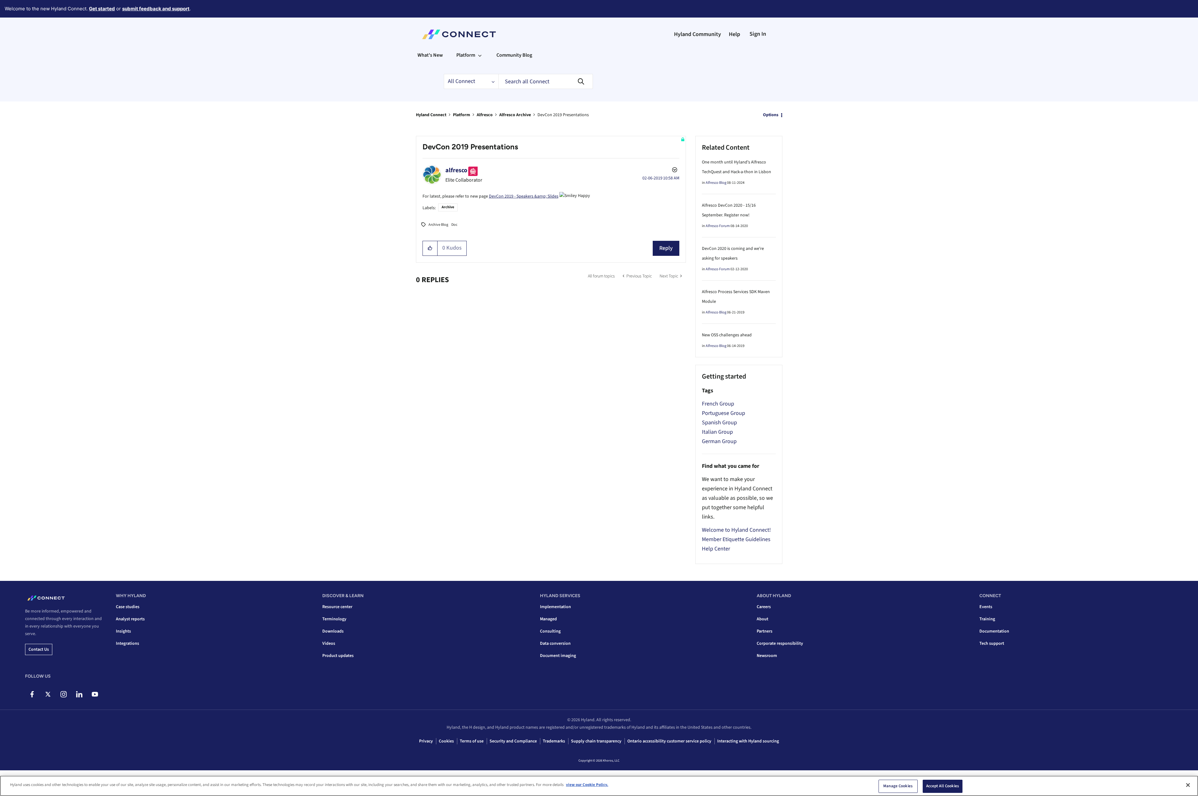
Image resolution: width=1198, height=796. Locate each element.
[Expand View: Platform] (480, 55)
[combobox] (545, 81)
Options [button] (770, 115)
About (762, 619)
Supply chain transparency (596, 741)
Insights (123, 631)
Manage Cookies (898, 786)
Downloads (333, 631)
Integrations (127, 643)
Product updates (338, 656)
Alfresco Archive (515, 115)
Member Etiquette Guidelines (736, 539)
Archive (448, 207)
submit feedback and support (155, 9)
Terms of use (472, 741)
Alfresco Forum (718, 226)
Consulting (550, 631)
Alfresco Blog (716, 182)
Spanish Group (719, 422)
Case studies (127, 607)
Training (987, 619)
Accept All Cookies (942, 786)
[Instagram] (63, 694)
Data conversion (555, 643)
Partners (764, 631)
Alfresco (485, 115)
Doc (454, 224)
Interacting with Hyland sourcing (748, 741)
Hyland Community (697, 34)
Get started (102, 9)
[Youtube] (95, 694)
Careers (764, 607)
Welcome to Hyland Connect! (736, 530)
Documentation (994, 631)
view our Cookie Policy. (587, 785)
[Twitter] (48, 694)
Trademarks (554, 741)
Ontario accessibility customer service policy (669, 741)
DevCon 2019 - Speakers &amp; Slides (523, 196)
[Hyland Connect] (458, 34)
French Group (718, 404)
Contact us (39, 649)
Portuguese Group (723, 413)
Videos (328, 643)
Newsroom (767, 656)
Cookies (446, 741)
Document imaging (558, 656)
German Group (719, 441)
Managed (548, 619)
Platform (461, 115)
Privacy (426, 741)
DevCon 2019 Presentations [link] (563, 115)
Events (985, 607)
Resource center (337, 607)
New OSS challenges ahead (727, 335)
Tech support (991, 643)
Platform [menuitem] (465, 55)
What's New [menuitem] (430, 55)
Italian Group (717, 432)
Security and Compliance (513, 741)
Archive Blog (438, 224)
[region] (599, 786)
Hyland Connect (431, 115)
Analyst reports (130, 619)
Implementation (555, 607)
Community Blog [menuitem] (514, 55)
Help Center (716, 549)
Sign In (757, 34)
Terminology (334, 619)
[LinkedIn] (79, 694)
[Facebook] (32, 694)
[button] (430, 248)
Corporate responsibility (780, 643)
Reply (666, 248)
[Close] (1188, 785)
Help (734, 34)
